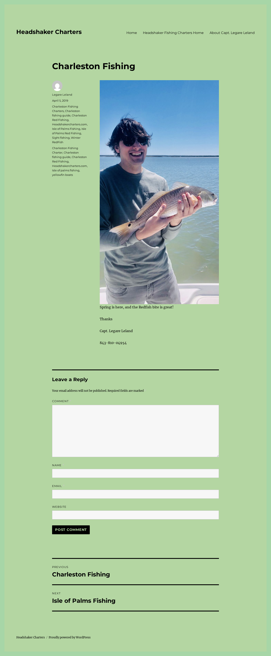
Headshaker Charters (49, 31)
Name (58, 465)
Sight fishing (61, 137)
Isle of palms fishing (65, 170)
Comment (61, 401)
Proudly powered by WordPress (70, 637)
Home (131, 33)
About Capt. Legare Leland (232, 33)
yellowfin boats (62, 174)
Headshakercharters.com (69, 124)
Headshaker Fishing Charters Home (173, 33)
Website (59, 506)
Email (58, 486)
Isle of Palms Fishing (66, 128)
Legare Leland (62, 94)
